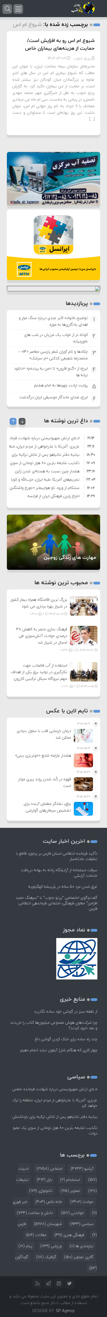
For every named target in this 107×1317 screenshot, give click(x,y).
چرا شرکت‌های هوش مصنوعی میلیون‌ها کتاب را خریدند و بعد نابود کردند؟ (53, 1025)
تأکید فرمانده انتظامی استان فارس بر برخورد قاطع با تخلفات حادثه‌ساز (56, 856)
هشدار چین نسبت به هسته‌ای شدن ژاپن (47, 471)
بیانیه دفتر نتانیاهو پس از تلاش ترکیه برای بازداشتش (54, 1116)
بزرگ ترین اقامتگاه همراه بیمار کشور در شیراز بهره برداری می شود (38, 603)
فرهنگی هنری (69, 1234)
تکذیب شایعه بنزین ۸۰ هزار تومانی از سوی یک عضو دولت (55, 1130)
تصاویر (70, 1190)
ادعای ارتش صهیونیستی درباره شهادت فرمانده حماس (54, 1089)
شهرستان (48, 1223)
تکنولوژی (41, 1190)
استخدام (70, 1179)
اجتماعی (49, 1168)
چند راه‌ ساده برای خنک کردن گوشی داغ (66, 1039)
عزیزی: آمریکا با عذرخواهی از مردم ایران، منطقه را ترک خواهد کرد (54, 1103)
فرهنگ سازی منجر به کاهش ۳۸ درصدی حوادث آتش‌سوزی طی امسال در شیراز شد (41, 636)
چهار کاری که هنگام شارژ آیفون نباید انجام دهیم (58, 1050)
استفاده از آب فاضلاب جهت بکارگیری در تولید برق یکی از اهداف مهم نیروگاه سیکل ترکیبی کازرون (39, 672)
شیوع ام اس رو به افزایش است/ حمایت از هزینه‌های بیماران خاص (60, 44)
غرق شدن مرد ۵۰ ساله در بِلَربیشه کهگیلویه (62, 886)
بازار (44, 1179)
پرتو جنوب (82, 58)
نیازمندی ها (82, 1245)
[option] (53, 437)
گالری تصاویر (79, 1256)
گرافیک (46, 1256)
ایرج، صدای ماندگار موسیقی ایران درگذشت (53, 397)
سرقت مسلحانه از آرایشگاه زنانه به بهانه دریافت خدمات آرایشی (59, 872)
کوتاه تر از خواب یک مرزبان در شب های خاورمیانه (56, 338)
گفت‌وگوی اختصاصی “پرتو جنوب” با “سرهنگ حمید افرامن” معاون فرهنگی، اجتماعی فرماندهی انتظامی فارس (56, 903)
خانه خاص (48, 1201)
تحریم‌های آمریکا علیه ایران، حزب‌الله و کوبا (45, 479)
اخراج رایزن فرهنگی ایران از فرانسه (53, 495)
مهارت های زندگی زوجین (70, 557)
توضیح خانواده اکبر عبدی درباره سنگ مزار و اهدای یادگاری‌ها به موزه (53, 321)
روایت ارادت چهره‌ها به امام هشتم (61, 385)
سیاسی (82, 1223)
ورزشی (51, 1245)
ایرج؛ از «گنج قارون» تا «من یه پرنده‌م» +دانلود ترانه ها (51, 371)
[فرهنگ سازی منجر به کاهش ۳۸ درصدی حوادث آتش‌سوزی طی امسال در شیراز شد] (83, 634)
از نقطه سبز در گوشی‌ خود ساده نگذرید (65, 1011)
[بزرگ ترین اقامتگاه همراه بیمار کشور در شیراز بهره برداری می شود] (83, 605)
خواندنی (72, 1212)
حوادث (82, 1201)
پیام (25, 1245)
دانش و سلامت (35, 1212)
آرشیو (82, 1168)
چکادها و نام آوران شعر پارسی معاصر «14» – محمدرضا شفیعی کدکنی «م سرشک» (53, 355)
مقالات (36, 1234)
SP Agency (65, 1310)
